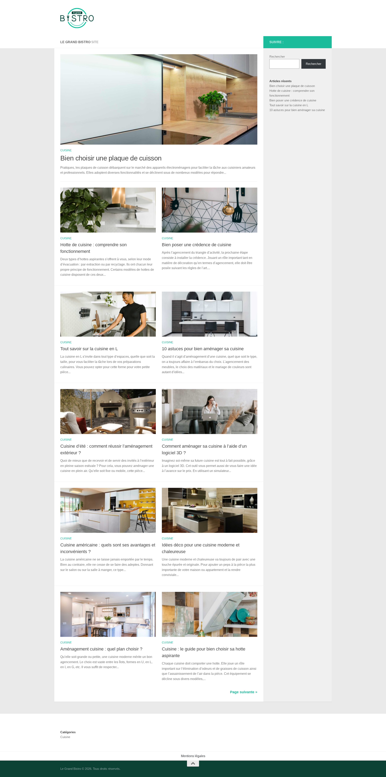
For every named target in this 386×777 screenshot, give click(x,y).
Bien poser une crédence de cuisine (196, 244)
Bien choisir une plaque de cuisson (110, 158)
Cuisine (66, 150)
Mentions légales (193, 756)
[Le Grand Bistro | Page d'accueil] (77, 18)
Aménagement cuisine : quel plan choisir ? (101, 648)
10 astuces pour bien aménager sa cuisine (203, 348)
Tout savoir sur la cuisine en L (89, 348)
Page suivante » (243, 692)
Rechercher (277, 56)
